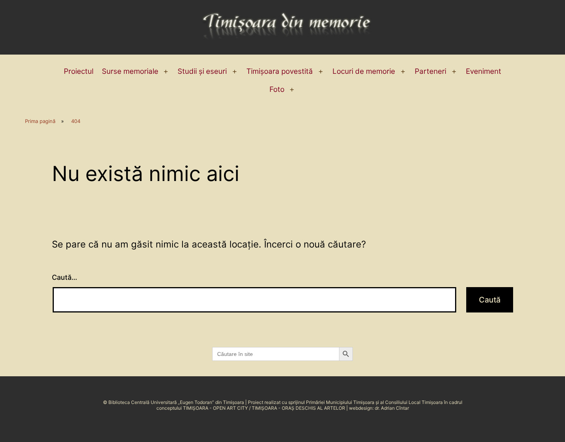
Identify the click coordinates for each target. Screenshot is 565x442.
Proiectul (78, 71)
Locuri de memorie (363, 71)
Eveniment (483, 71)
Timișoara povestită (279, 71)
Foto (276, 89)
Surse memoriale (130, 71)
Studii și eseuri (202, 71)
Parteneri (430, 71)
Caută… (64, 277)
